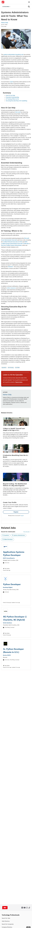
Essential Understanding (12, 97)
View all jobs (26, 531)
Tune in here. (19, 382)
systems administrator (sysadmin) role (13, 54)
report (11, 81)
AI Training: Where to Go (12, 99)
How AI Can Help (10, 95)
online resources (11, 288)
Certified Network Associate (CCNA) (12, 241)
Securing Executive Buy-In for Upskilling (16, 100)
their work (18, 112)
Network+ (10, 266)
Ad (28, 927)
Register (16, 512)
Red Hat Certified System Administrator (11, 245)
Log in (22, 515)
